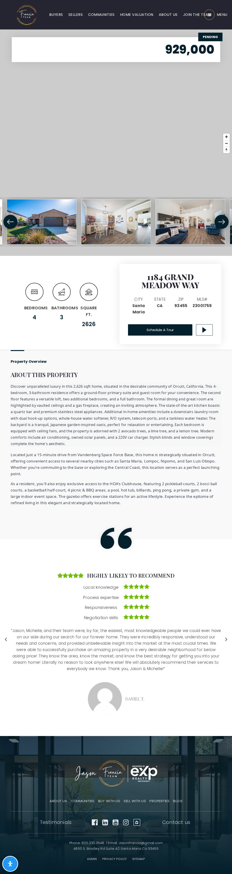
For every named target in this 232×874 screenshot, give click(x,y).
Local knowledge (100, 587)
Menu (222, 14)
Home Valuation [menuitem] (136, 14)
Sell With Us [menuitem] (135, 788)
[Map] (116, 142)
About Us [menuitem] (168, 14)
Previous (6, 633)
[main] (116, 362)
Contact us (176, 809)
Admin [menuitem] (92, 847)
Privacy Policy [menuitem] (114, 847)
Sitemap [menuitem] (138, 847)
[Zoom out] (226, 143)
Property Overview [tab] (29, 361)
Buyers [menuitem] (56, 14)
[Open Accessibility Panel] (10, 864)
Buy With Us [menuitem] (109, 788)
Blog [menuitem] (177, 788)
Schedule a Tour (160, 329)
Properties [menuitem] (159, 788)
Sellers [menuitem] (75, 14)
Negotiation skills (101, 617)
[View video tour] (204, 330)
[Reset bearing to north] (226, 150)
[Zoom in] (226, 136)
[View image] (41, 221)
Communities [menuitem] (101, 14)
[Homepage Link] (26, 14)
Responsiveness (101, 607)
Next (226, 633)
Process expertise (101, 597)
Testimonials (56, 809)
